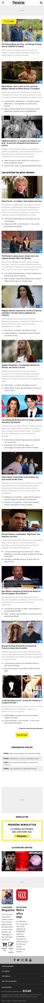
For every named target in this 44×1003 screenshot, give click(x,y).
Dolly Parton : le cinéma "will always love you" (22, 201)
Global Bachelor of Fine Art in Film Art (30, 994)
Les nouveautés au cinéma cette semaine (20, 768)
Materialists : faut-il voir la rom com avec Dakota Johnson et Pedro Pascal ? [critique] (21, 87)
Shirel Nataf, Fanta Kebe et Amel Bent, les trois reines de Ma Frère (20, 478)
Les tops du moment (9, 981)
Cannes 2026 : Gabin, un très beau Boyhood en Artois (23, 166)
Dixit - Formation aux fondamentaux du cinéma (23, 996)
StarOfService (5, 996)
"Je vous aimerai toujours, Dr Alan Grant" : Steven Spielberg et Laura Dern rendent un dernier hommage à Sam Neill (23, 554)
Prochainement (8, 966)
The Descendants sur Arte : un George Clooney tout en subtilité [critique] (22, 45)
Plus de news (22, 735)
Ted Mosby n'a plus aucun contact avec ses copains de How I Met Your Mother (20, 257)
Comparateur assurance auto (10, 994)
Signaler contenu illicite (19, 1001)
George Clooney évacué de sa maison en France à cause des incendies (19, 647)
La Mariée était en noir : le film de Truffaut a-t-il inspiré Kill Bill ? (22, 701)
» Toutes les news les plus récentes (30, 728)
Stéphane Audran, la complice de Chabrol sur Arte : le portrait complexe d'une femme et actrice (21, 143)
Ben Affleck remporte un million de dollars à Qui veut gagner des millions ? (21, 592)
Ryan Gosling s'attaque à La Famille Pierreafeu (21, 753)
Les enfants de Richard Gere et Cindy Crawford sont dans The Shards (22, 421)
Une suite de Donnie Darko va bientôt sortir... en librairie (21, 764)
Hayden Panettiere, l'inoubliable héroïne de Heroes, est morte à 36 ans (20, 366)
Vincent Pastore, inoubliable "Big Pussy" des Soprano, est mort (21, 535)
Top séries (6, 971)
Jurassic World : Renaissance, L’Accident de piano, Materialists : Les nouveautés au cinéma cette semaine (22, 103)
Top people (6, 976)
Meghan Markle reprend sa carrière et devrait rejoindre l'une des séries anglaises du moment (22, 312)
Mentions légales (6, 1001)
